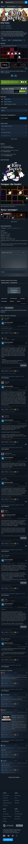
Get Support (17, 816)
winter (5, 599)
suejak (5, 510)
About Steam (6, 795)
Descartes (6, 415)
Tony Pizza (6, 318)
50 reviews (13, 600)
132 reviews (6, 512)
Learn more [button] (23, 118)
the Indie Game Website (9, 147)
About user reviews (5, 282)
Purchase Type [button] (13, 298)
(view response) (5, 377)
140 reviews (6, 417)
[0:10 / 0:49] (14, 54)
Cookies (4, 818)
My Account (17, 818)
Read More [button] (23, 365)
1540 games (6, 339)
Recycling (17, 802)
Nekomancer (7, 638)
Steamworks (6, 800)
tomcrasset (7, 555)
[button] (3, 6)
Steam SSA (5, 797)
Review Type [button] (4, 298)
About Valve (17, 795)
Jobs (16, 797)
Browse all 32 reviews (14, 777)
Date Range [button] (4, 301)
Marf (5, 478)
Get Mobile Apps (8, 839)
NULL (5, 338)
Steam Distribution (7, 802)
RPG (9, 40)
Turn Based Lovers (8, 155)
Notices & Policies (7, 816)
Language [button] (22, 298)
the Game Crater (7, 151)
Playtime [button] (12, 301)
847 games (6, 600)
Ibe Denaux (8, 25)
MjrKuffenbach (7, 453)
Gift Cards (5, 805)
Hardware (17, 800)
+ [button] (24, 40)
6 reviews (13, 339)
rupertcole (6, 382)
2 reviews (6, 383)
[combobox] (15, 2)
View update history (6, 132)
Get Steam (17, 811)
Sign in (2, 71)
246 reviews (13, 454)
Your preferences (13, 282)
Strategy (4, 40)
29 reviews (6, 479)
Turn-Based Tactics (17, 40)
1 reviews (6, 556)
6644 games (6, 454)
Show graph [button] (22, 303)
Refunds (5, 821)
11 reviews (6, 640)
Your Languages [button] (8, 307)
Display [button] (18, 301)
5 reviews (6, 319)
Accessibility (6, 813)
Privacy (4, 811)
